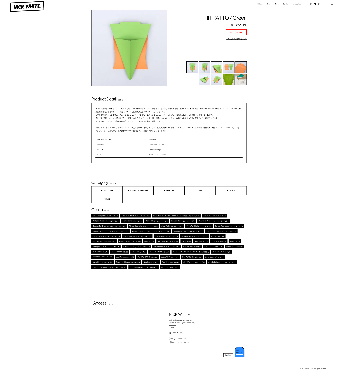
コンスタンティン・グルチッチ (109, 226)
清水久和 (159, 252)
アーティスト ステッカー (222, 262)
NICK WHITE (27, 6)
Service (286, 4)
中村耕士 (192, 247)
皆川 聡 (102, 262)
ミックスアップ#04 (194, 262)
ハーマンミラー (130, 241)
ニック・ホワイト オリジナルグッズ (176, 216)
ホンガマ (100, 252)
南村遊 (125, 257)
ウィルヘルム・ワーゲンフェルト (111, 231)
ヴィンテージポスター (166, 247)
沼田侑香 (234, 247)
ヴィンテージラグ (214, 216)
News (269, 4)
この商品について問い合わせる (236, 39)
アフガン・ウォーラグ (136, 247)
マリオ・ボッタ (132, 221)
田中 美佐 (120, 252)
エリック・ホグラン (166, 236)
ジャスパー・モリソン (106, 236)
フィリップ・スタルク (106, 221)
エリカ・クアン (214, 257)
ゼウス (186, 241)
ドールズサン (222, 252)
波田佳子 (170, 262)
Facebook (311, 4)
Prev (99, 48)
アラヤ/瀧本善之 (191, 252)
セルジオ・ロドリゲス (229, 226)
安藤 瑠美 (151, 262)
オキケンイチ (191, 257)
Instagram (319, 4)
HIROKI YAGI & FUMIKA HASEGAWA (102, 257)
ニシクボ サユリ (128, 262)
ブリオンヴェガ (168, 241)
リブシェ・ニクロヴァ (194, 236)
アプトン (201, 241)
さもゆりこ (147, 257)
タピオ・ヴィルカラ (199, 226)
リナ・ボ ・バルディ (183, 221)
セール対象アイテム (170, 267)
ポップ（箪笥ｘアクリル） (109, 267)
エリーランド (170, 257)
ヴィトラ (149, 241)
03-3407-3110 (178, 333)
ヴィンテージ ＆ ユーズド (135, 216)
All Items (260, 4)
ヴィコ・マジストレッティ (221, 231)
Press (277, 4)
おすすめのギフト (144, 267)
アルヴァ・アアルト (172, 226)
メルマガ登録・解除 (239, 352)
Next (159, 48)
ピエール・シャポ (157, 221)
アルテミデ (219, 241)
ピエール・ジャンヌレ (137, 236)
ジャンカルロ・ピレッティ (188, 231)
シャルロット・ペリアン (214, 221)
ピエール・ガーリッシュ (143, 226)
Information (297, 4)
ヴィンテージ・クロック (106, 247)
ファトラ (235, 241)
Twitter (315, 4)
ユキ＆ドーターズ (105, 216)
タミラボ (138, 252)
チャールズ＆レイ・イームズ (150, 231)
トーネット (217, 236)
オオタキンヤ (213, 247)
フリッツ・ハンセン (104, 241)
